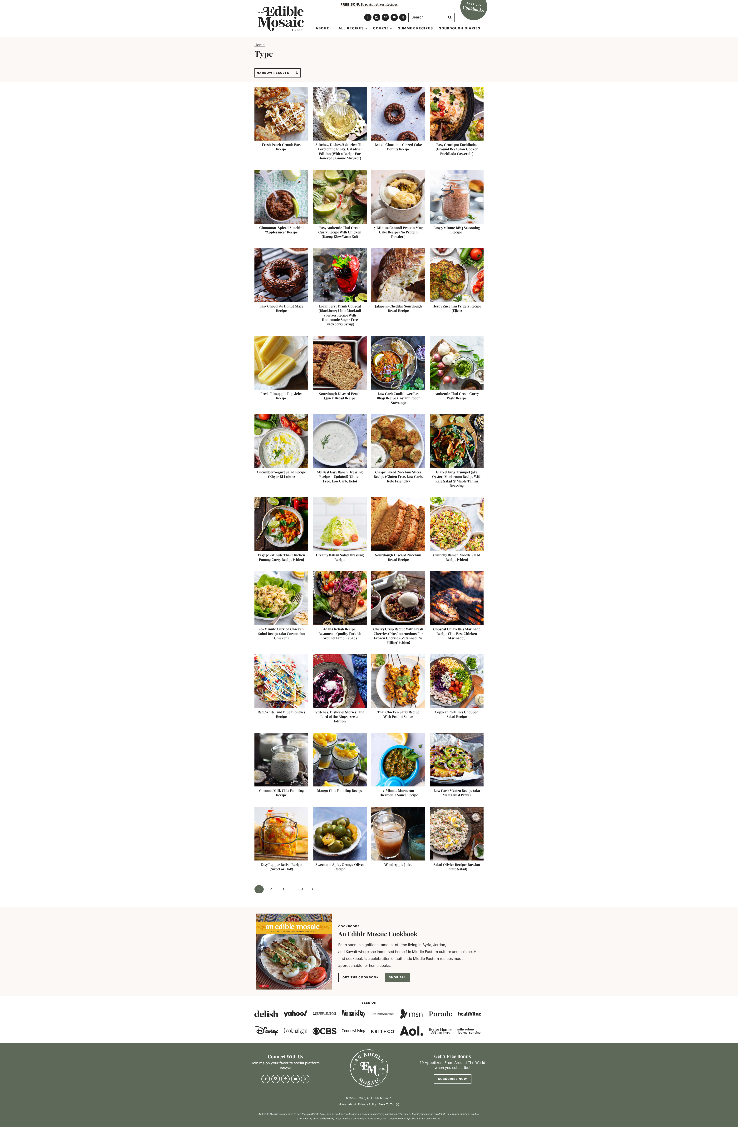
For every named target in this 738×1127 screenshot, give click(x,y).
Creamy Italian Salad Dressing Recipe (340, 557)
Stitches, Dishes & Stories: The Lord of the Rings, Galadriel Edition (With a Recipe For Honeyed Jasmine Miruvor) (339, 151)
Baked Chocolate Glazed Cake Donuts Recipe (398, 146)
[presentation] (281, 114)
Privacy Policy (367, 1104)
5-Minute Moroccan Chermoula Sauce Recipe (398, 792)
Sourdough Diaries (459, 28)
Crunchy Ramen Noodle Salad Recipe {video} (456, 557)
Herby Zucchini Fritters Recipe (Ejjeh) (456, 308)
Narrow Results (273, 73)
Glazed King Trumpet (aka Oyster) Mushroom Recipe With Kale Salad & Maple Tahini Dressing (456, 479)
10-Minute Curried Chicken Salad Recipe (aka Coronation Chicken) (281, 633)
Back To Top (387, 1104)
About (352, 1104)
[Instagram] (376, 17)
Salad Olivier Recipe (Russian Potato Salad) (456, 866)
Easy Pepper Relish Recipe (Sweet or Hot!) (281, 866)
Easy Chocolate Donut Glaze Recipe (281, 308)
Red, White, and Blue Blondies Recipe (281, 714)
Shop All (397, 977)
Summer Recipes (415, 28)
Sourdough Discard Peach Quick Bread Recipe (340, 395)
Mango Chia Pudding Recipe (339, 790)
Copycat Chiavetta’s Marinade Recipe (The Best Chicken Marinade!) (456, 633)
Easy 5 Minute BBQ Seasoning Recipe (456, 229)
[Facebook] (367, 17)
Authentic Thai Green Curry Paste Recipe (457, 395)
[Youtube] (394, 17)
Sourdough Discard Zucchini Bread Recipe (398, 557)
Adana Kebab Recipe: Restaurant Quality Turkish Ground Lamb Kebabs (339, 633)
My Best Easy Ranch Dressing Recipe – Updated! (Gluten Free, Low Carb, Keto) (340, 476)
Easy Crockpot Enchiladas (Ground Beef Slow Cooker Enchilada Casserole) (457, 149)
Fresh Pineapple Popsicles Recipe (281, 395)
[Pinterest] (385, 17)
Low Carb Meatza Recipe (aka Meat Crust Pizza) (457, 792)
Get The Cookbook (360, 977)
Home (259, 45)
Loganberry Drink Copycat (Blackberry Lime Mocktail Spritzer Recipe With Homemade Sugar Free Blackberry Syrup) (340, 315)
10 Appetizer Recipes (369, 4)
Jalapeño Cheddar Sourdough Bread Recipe (398, 308)
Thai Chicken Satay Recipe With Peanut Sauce (398, 714)
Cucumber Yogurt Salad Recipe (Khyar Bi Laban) (281, 474)
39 (300, 889)
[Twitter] (402, 17)
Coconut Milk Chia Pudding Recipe (281, 792)
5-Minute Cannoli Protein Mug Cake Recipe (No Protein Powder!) (398, 232)
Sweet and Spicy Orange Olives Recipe (339, 866)
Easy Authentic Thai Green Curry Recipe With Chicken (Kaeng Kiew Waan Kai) (339, 232)
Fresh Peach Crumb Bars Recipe (281, 146)
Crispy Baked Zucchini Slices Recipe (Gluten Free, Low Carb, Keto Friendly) (398, 476)
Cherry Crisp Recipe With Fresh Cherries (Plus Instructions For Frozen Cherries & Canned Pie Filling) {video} (398, 636)
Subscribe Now (452, 1079)
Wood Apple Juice (398, 864)
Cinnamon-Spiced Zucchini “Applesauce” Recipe (281, 229)
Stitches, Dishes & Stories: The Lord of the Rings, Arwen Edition (339, 716)
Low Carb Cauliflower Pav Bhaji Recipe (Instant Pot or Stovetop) (398, 398)
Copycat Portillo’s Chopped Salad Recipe (457, 714)
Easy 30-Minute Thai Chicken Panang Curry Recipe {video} (281, 557)
